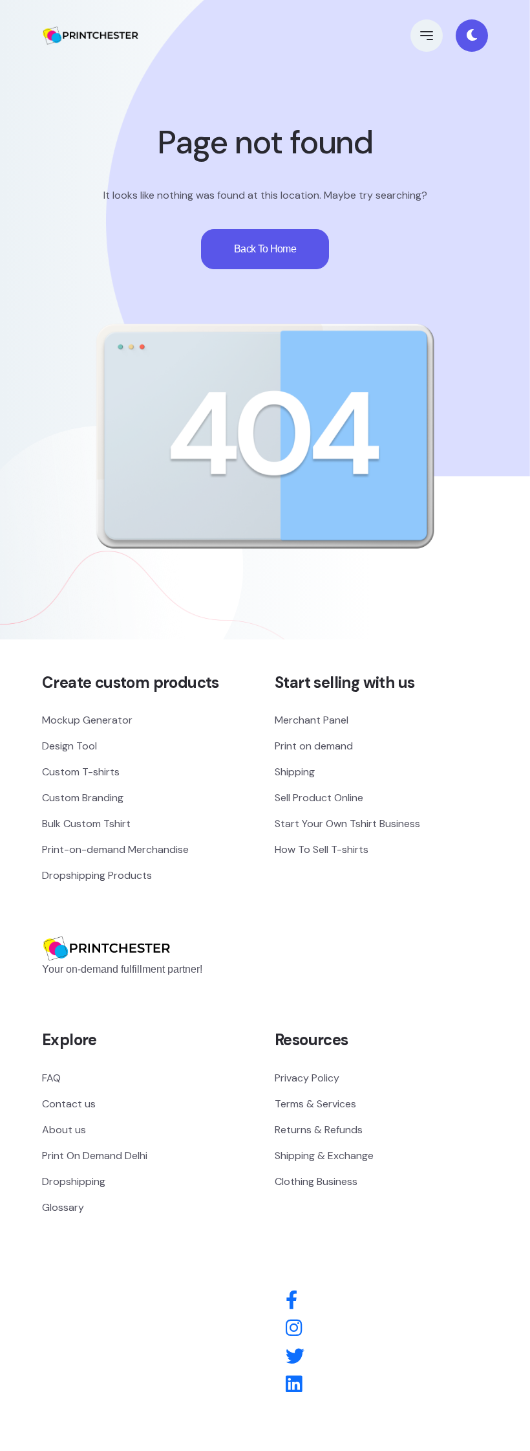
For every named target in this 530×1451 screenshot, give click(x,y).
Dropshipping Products (97, 875)
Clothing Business (316, 1181)
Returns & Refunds (319, 1129)
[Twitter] (295, 1357)
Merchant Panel (311, 720)
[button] (426, 35)
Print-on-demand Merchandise (115, 849)
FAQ (51, 1078)
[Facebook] (291, 1301)
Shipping (295, 772)
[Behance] (294, 1385)
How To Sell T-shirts (321, 849)
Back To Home (265, 248)
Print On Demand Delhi (94, 1155)
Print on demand (314, 746)
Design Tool (69, 746)
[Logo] (106, 929)
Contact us (69, 1104)
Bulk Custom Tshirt (86, 823)
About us (64, 1129)
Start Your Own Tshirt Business (347, 823)
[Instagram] (294, 1328)
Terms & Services (315, 1104)
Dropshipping (73, 1181)
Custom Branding (82, 797)
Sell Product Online (319, 797)
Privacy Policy (307, 1078)
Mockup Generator (87, 720)
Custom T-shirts (81, 772)
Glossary (63, 1207)
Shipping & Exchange (324, 1155)
